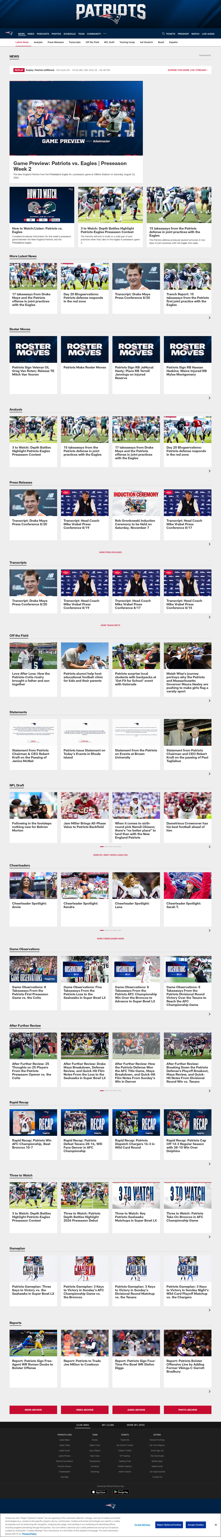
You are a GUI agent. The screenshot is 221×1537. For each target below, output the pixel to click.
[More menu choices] (105, 33)
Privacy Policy (29, 1533)
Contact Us (157, 1477)
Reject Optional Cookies (169, 1524)
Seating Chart (125, 1461)
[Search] (163, 33)
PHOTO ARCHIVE (187, 1409)
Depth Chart (95, 1445)
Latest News (64, 1440)
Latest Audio (64, 1450)
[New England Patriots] (110, 1506)
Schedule (95, 1466)
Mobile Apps (157, 1461)
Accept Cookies (196, 1524)
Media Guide (157, 1466)
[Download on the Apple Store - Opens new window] (98, 1492)
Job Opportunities (157, 1471)
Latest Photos (65, 1456)
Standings (94, 1471)
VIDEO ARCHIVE (85, 1409)
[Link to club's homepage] (9, 33)
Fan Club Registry (157, 1445)
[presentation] (210, 318)
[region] (110, 1525)
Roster (95, 1440)
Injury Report (94, 1450)
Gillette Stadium (125, 1466)
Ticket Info (124, 1440)
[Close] (215, 1524)
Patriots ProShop (157, 1440)
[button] (102, 847)
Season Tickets (124, 1450)
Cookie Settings (142, 1524)
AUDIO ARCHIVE (136, 1409)
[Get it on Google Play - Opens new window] (121, 1493)
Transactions (94, 1461)
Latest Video (64, 1445)
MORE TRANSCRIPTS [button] (110, 625)
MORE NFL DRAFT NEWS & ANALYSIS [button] (110, 855)
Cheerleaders (64, 1471)
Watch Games (125, 1471)
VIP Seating (125, 1456)
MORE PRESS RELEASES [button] (110, 552)
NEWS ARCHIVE (33, 1409)
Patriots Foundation (64, 1461)
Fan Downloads (157, 1456)
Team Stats (95, 1456)
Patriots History (64, 1466)
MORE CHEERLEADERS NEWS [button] (110, 938)
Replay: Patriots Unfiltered (40, 70)
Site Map (64, 1477)
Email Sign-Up (157, 1450)
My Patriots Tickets (125, 1445)
